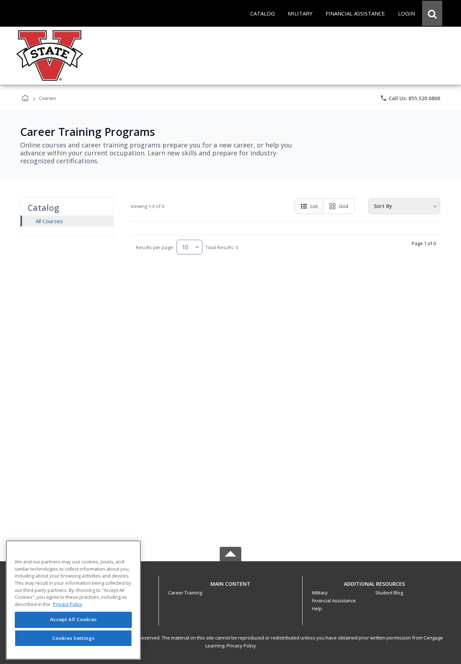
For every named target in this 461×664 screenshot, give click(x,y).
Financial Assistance (334, 600)
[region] (73, 600)
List (314, 206)
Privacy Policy (241, 645)
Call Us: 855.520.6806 (410, 98)
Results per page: (155, 247)
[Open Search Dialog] (432, 13)
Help (317, 608)
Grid (343, 206)
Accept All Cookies (73, 619)
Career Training (185, 592)
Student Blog (389, 592)
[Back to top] (230, 587)
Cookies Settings (73, 638)
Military (320, 592)
